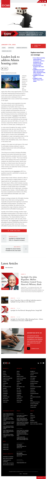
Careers (31, 418)
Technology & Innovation (35, 402)
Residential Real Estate (6, 51)
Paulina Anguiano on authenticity (7, 461)
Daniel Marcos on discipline (8, 456)
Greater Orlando (6, 379)
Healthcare (32, 390)
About (31, 413)
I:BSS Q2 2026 (5, 444)
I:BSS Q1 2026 (5, 445)
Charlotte (5, 374)
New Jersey (5, 390)
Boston (4, 373)
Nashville (4, 388)
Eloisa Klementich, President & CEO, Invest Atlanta (38, 67)
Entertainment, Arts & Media (35, 386)
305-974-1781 (19, 447)
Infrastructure (33, 391)
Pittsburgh (5, 395)
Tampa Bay (5, 402)
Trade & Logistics (33, 405)
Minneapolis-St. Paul (7, 386)
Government (32, 388)
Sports (31, 400)
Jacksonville (5, 383)
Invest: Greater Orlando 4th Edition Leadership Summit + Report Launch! (8, 415)
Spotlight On (32, 371)
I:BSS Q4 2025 (5, 447)
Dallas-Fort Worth (6, 376)
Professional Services (34, 393)
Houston (4, 381)
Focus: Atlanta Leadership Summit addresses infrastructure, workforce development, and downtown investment (39, 60)
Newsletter (32, 420)
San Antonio (5, 398)
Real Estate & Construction (35, 396)
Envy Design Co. (35, 471)
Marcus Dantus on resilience (8, 464)
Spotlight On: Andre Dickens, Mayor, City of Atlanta (38, 80)
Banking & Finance (33, 383)
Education (32, 384)
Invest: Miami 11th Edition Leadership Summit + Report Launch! (8, 419)
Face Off (32, 374)
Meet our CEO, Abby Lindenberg (36, 423)
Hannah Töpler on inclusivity (8, 463)
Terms (21, 473)
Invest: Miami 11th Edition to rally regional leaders (22, 416)
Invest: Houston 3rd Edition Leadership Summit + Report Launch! (8, 435)
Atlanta (3, 47)
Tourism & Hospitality (34, 403)
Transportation (33, 407)
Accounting (32, 379)
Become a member (33, 422)
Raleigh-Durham (6, 396)
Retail (31, 398)
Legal (31, 395)
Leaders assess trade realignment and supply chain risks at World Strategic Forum (22, 438)
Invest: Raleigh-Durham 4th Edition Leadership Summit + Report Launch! (8, 431)
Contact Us (32, 415)
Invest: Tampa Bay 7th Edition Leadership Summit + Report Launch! (8, 423)
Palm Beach (5, 391)
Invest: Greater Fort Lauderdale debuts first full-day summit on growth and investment (23, 423)
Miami (4, 384)
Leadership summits (34, 373)
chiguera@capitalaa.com (21, 446)
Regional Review (33, 376)
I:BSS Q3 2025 (5, 449)
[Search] (42, 5)
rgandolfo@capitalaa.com (22, 454)
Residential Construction (22, 47)
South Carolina (6, 400)
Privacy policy (25, 473)
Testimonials (32, 417)
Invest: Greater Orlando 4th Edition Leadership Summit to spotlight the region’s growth (22, 419)
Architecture (11, 47)
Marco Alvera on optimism (8, 458)
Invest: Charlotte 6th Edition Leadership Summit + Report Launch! (8, 427)
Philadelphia (5, 393)
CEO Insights (32, 378)
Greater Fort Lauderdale (7, 378)
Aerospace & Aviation (34, 381)
